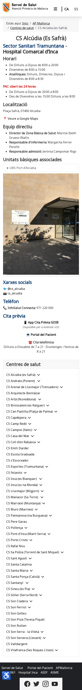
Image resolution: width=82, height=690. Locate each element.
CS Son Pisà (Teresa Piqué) (25, 619)
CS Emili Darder (17, 448)
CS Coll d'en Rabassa (21, 442)
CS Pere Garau (16, 521)
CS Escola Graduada (20, 454)
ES (76, 9)
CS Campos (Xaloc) (19, 430)
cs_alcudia (15, 293)
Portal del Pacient (40, 668)
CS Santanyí (15, 583)
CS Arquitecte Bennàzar (23, 393)
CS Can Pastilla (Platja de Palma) (29, 411)
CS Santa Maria (17, 570)
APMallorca (64, 668)
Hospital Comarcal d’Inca (30, 51)
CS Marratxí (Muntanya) (23, 503)
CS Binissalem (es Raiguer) (25, 405)
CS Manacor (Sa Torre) (22, 497)
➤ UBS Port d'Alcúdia (21, 168)
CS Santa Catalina (19, 564)
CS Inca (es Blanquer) (22, 479)
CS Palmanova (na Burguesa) (26, 515)
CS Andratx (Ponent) (21, 381)
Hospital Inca (28, 672)
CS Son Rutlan (16, 625)
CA (66, 9)
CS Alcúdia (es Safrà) (20, 375)
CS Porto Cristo (17, 540)
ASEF (44, 672)
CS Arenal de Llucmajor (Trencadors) (32, 387)
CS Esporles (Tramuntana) (25, 466)
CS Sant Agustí (16, 558)
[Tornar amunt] (75, 683)
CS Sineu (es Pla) (18, 589)
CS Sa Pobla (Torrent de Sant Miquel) (32, 552)
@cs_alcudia (16, 289)
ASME (55, 672)
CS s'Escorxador (17, 460)
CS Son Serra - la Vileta (22, 632)
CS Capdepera (16, 417)
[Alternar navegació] (55, 9)
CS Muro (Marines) (19, 509)
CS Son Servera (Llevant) (23, 638)
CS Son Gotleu (16, 613)
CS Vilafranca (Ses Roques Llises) (29, 650)
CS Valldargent (16, 644)
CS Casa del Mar (17, 436)
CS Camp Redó (16, 424)
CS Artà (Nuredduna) (21, 399)
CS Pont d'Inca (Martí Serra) (26, 534)
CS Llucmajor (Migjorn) (22, 491)
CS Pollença (14, 528)
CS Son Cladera (17, 601)
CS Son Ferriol (16, 607)
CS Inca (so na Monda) (22, 485)
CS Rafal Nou (15, 546)
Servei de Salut (12, 668)
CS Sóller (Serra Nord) (22, 595)
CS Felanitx (14, 473)
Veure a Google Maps (23, 118)
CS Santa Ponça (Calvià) (23, 577)
